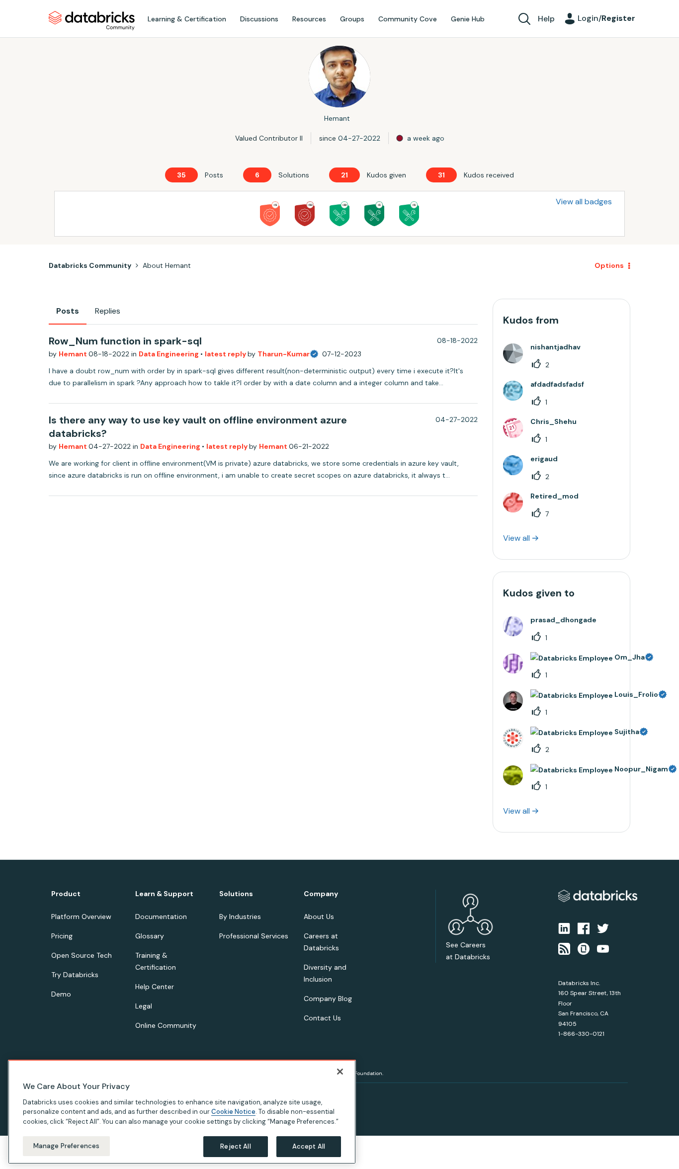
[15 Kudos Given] (269, 213)
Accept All (308, 1146)
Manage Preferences (66, 1146)
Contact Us (322, 1017)
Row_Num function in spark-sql (125, 340)
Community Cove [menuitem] (407, 18)
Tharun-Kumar (283, 353)
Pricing (62, 935)
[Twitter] (603, 927)
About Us (319, 916)
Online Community (165, 1025)
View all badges (584, 201)
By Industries (240, 916)
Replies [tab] (107, 311)
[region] (182, 1112)
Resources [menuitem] (309, 18)
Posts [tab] (67, 311)
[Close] (340, 1072)
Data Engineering (169, 353)
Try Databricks (74, 974)
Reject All (235, 1146)
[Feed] (564, 947)
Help (546, 18)
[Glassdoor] (584, 947)
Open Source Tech (81, 955)
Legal (143, 1006)
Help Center (154, 986)
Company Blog (328, 998)
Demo (61, 994)
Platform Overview (81, 916)
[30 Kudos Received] (304, 213)
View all (516, 538)
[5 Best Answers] (374, 213)
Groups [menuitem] (352, 18)
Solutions (236, 894)
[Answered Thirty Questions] (339, 213)
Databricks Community (91, 20)
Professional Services (253, 935)
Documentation (161, 916)
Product (66, 894)
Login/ (606, 18)
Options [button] (609, 265)
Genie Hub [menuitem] (468, 18)
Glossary (149, 935)
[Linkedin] (564, 927)
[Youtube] (603, 947)
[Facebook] (584, 927)
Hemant (73, 353)
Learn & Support (164, 894)
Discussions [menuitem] (259, 18)
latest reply (226, 353)
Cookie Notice (233, 1111)
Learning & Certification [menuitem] (187, 18)
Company (321, 894)
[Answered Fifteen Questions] (409, 213)
